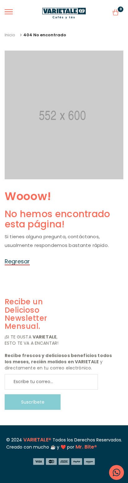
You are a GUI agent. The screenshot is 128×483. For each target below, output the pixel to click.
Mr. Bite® (86, 446)
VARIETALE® (37, 439)
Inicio (10, 35)
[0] (115, 13)
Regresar (17, 261)
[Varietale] (64, 12)
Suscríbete (32, 402)
